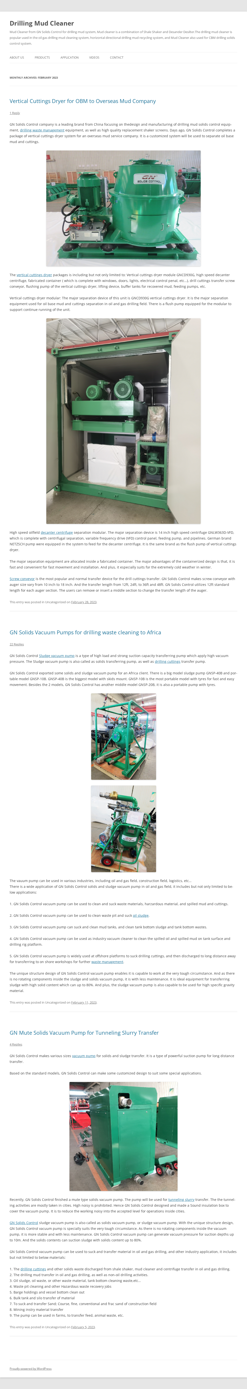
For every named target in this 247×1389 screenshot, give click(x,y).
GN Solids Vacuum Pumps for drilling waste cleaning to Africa (85, 632)
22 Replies (17, 644)
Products (42, 57)
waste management (107, 961)
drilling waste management (42, 130)
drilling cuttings (167, 661)
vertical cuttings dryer (34, 275)
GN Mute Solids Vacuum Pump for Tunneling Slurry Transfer (84, 1032)
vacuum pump (84, 1056)
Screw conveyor (22, 578)
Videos (94, 57)
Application (70, 57)
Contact (117, 57)
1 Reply (15, 113)
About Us (17, 57)
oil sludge (141, 915)
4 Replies (16, 1044)
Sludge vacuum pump (57, 655)
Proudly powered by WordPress (31, 1369)
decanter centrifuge (57, 532)
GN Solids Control (24, 1222)
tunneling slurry (181, 1199)
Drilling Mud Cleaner (42, 23)
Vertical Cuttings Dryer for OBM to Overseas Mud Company (83, 100)
